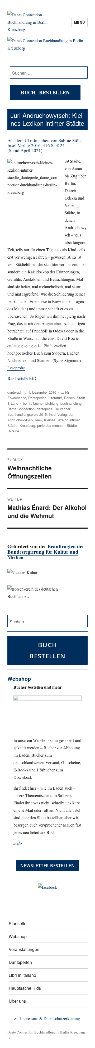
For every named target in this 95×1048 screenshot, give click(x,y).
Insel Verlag (58, 414)
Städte (72, 425)
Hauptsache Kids (25, 988)
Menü (79, 22)
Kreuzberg (27, 425)
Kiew (38, 419)
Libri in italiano (22, 975)
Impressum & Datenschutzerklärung (50, 1018)
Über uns (17, 1001)
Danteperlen (37, 397)
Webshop (18, 936)
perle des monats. (51, 425)
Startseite (17, 923)
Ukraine (13, 430)
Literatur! (55, 397)
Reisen (69, 397)
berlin (27, 403)
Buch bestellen (45, 92)
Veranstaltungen (24, 949)
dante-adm (15, 392)
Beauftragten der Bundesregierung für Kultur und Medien (45, 552)
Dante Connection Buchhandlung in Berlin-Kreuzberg (46, 1032)
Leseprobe (16, 367)
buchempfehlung (45, 403)
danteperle (45, 408)
